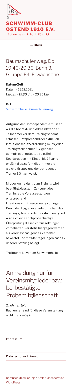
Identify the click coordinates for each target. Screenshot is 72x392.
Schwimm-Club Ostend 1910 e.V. (30, 26)
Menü (38, 45)
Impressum (14, 339)
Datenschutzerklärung (22, 356)
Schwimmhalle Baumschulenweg (29, 109)
